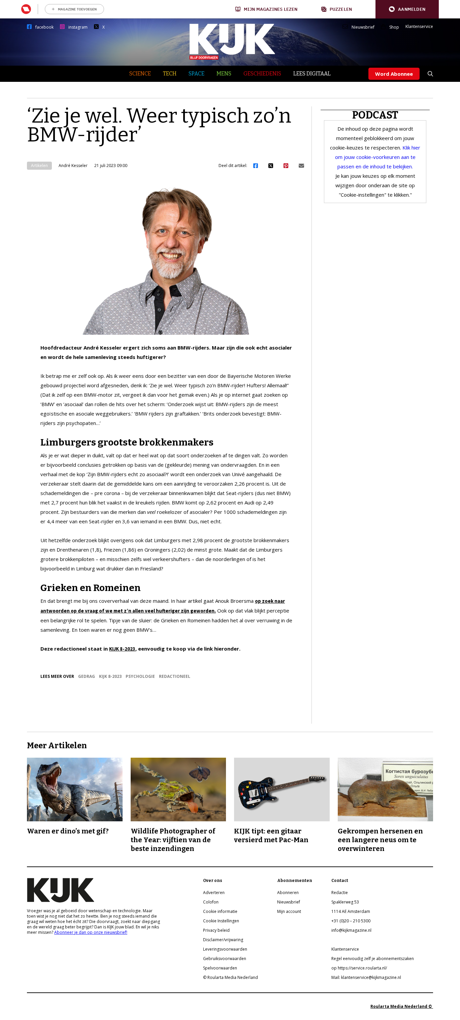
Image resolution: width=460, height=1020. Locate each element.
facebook (44, 27)
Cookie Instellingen (221, 921)
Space (196, 73)
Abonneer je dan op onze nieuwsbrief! (90, 932)
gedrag (86, 676)
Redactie (339, 892)
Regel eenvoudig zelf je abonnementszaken (372, 958)
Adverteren (214, 892)
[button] (407, 9)
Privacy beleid (216, 930)
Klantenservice (419, 26)
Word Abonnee (394, 73)
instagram (78, 27)
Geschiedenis (262, 73)
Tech (169, 73)
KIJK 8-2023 (122, 649)
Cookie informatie (220, 911)
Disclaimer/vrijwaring (223, 940)
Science (140, 73)
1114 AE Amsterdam (350, 911)
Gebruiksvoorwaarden (224, 958)
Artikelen (39, 165)
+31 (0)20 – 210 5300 (350, 921)
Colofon (211, 902)
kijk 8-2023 (110, 676)
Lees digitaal (312, 73)
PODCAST (375, 115)
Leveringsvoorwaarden (225, 949)
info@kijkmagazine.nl (351, 930)
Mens (224, 73)
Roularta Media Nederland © (401, 1006)
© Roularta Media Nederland (230, 977)
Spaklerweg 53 (345, 902)
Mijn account (289, 911)
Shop (394, 27)
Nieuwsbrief (363, 27)
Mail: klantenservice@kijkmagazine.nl (366, 977)
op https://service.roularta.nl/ (359, 968)
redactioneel (174, 676)
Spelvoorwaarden (220, 968)
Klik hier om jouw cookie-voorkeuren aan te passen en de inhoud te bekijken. (378, 157)
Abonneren (288, 892)
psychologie (140, 676)
